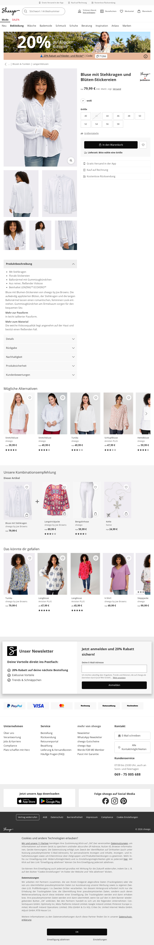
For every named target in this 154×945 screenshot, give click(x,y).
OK (77, 931)
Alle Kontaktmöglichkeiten (134, 747)
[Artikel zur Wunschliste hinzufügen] (143, 145)
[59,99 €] (87, 500)
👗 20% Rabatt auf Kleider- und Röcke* (62, 56)
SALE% (15, 19)
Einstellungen (100, 939)
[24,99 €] (117, 500)
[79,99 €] (19, 574)
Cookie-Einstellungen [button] (127, 817)
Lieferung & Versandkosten (56, 750)
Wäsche (31, 25)
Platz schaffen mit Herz (17, 750)
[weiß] (83, 100)
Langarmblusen (41, 64)
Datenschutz (57, 817)
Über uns (9, 733)
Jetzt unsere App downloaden (39, 793)
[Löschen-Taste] (62, 11)
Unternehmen (13, 726)
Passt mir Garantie (88, 754)
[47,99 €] (118, 413)
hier (126, 859)
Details (10, 339)
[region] (77, 889)
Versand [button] (117, 88)
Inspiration (102, 25)
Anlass (115, 25)
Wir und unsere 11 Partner (35, 843)
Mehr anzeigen (119, 677)
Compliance (10, 745)
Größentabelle (91, 133)
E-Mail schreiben (129, 736)
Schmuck (61, 25)
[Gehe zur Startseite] (11, 11)
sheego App (84, 745)
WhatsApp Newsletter (89, 737)
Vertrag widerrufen (27, 817)
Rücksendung (48, 737)
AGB (45, 817)
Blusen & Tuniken (21, 64)
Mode (5, 19)
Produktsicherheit (16, 365)
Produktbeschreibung (19, 263)
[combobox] (49, 11)
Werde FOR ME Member (90, 750)
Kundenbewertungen (18, 374)
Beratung (87, 25)
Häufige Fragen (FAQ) (52, 754)
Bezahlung (46, 745)
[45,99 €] (85, 574)
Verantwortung (12, 737)
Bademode (46, 25)
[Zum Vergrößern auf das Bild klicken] (71, 160)
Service (45, 726)
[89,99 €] (56, 500)
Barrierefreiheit (75, 817)
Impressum (92, 817)
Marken (127, 25)
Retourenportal (49, 741)
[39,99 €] (19, 413)
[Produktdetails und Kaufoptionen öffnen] (26, 515)
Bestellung (46, 733)
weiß (89, 100)
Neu (4, 25)
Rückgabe (11, 348)
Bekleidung (17, 25)
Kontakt (119, 726)
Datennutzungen (119, 843)
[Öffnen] (145, 56)
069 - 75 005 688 (127, 774)
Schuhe (73, 25)
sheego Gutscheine (88, 741)
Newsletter (83, 733)
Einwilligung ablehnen (58, 939)
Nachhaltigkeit (14, 357)
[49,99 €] (52, 413)
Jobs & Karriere (12, 741)
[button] (5, 64)
